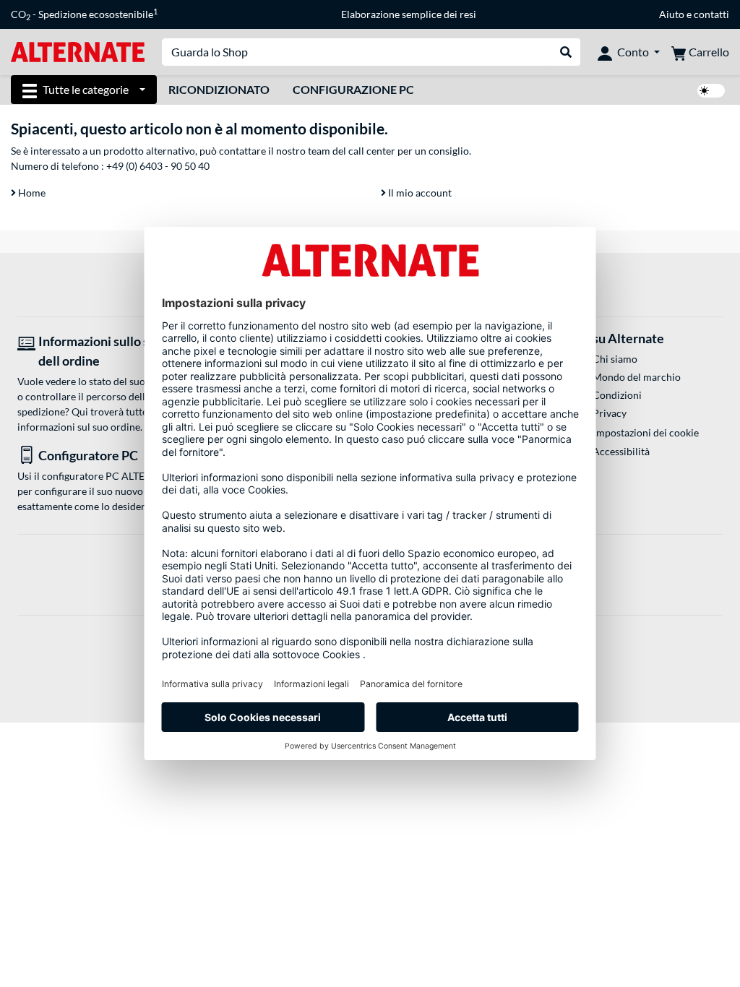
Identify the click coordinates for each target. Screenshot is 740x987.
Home (31, 192)
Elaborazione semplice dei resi (408, 14)
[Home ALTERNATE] (78, 51)
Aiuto (671, 14)
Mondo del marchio (637, 377)
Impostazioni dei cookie (646, 432)
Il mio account (419, 192)
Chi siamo (615, 359)
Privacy (610, 413)
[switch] (711, 91)
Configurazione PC (353, 89)
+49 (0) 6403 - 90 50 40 (158, 166)
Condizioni (617, 395)
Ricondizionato (219, 89)
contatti (711, 14)
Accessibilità (621, 451)
